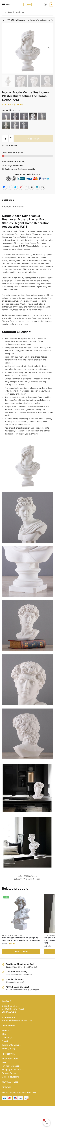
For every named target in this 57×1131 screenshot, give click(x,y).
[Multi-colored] (42, 116)
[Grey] (24, 125)
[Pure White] (6, 125)
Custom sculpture (10, 1077)
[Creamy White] (15, 116)
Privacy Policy (8, 1048)
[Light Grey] (33, 116)
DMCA (5, 1041)
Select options (21, 951)
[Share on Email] (31, 187)
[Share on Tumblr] (26, 187)
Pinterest (6, 1087)
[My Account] (45, 4)
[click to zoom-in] (27, 48)
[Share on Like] (4, 187)
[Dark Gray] (24, 116)
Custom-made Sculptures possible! (20, 169)
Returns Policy (9, 1073)
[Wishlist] (36, 898)
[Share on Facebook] (9, 187)
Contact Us (7, 1037)
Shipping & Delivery (11, 1069)
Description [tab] (8, 200)
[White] (15, 125)
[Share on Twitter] (15, 187)
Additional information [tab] (13, 206)
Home (4, 20)
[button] (11, 137)
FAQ (4, 1062)
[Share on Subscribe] (37, 187)
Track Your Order (10, 1058)
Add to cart (33, 138)
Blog (4, 1034)
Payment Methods (10, 1066)
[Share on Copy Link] (42, 187)
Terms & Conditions (11, 1045)
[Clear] (6, 116)
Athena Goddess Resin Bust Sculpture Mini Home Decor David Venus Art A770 (21, 939)
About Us (6, 1030)
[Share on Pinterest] (20, 187)
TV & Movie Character (16, 20)
